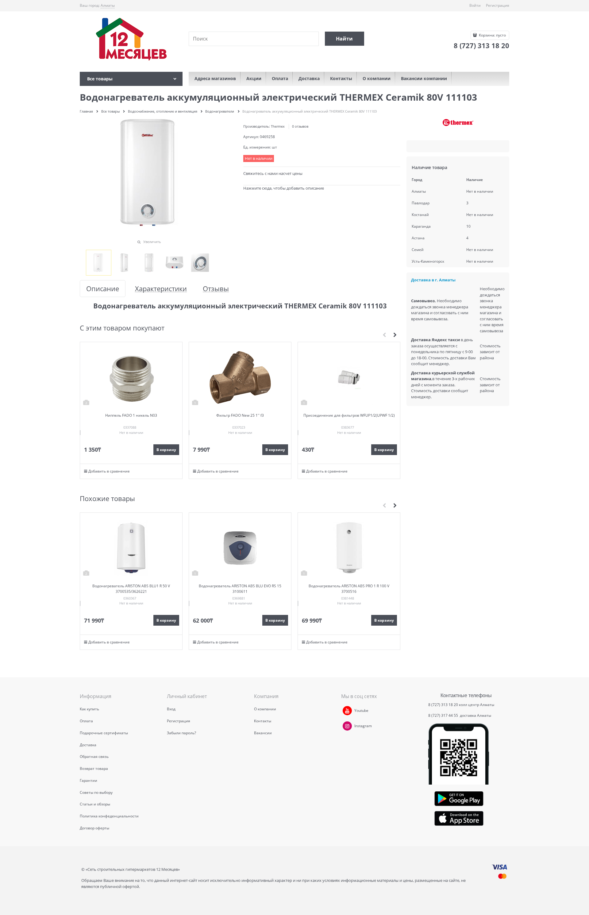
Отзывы (216, 288)
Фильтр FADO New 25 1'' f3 (240, 415)
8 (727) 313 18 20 (443, 704)
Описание (102, 288)
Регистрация (497, 5)
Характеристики (161, 288)
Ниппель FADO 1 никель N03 (131, 415)
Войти (475, 5)
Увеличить (152, 241)
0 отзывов (300, 126)
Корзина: (492, 35)
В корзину (166, 449)
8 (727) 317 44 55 (443, 715)
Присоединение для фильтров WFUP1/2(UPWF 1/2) (349, 415)
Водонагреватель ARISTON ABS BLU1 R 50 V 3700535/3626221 (131, 588)
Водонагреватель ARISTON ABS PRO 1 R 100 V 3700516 (349, 588)
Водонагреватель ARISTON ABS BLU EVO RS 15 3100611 (240, 588)
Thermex (278, 126)
